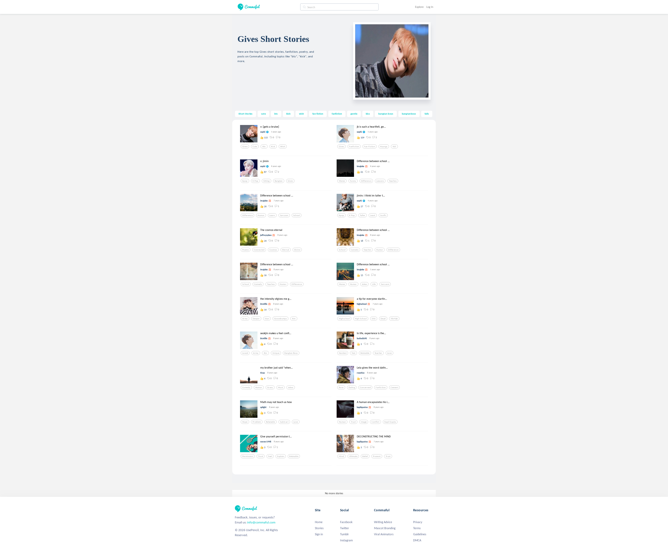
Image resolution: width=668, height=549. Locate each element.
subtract (284, 422)
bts (276, 113)
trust (353, 422)
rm (293, 318)
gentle (354, 113)
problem (257, 422)
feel (270, 456)
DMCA (417, 540)
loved (245, 353)
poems (245, 250)
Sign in (319, 534)
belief (365, 456)
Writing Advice (383, 522)
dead (383, 318)
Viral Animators (383, 534)
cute (263, 113)
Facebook (346, 522)
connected (259, 250)
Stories (319, 528)
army (245, 318)
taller (362, 215)
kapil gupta (390, 422)
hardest (343, 353)
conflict (375, 422)
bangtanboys (409, 113)
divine (297, 250)
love (389, 353)
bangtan (279, 181)
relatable (364, 353)
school (296, 215)
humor (261, 215)
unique (276, 353)
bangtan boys (385, 113)
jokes (364, 284)
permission (247, 456)
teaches (393, 181)
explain (280, 456)
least (372, 215)
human (342, 422)
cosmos (273, 250)
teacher (378, 353)
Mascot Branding (384, 528)
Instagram (346, 540)
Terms (417, 528)
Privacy (417, 522)
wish (301, 113)
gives (245, 146)
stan (267, 318)
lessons (380, 181)
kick (288, 113)
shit (374, 318)
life (374, 284)
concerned (365, 387)
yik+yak (394, 318)
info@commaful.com (261, 522)
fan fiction (317, 113)
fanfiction (337, 113)
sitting (266, 181)
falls (427, 113)
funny (353, 181)
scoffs (383, 215)
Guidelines (419, 534)
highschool (344, 318)
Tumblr (344, 534)
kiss (368, 113)
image (364, 422)
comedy (355, 250)
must (280, 387)
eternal (285, 250)
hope (245, 422)
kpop (245, 181)
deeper (256, 318)
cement (394, 387)
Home (319, 522)
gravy (270, 387)
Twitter (344, 528)
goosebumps (280, 318)
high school (361, 318)
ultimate (353, 456)
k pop (255, 181)
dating (352, 387)
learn (272, 215)
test (353, 353)
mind (341, 456)
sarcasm (284, 215)
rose (341, 387)
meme (342, 181)
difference (366, 181)
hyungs (383, 146)
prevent (377, 456)
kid (394, 146)
